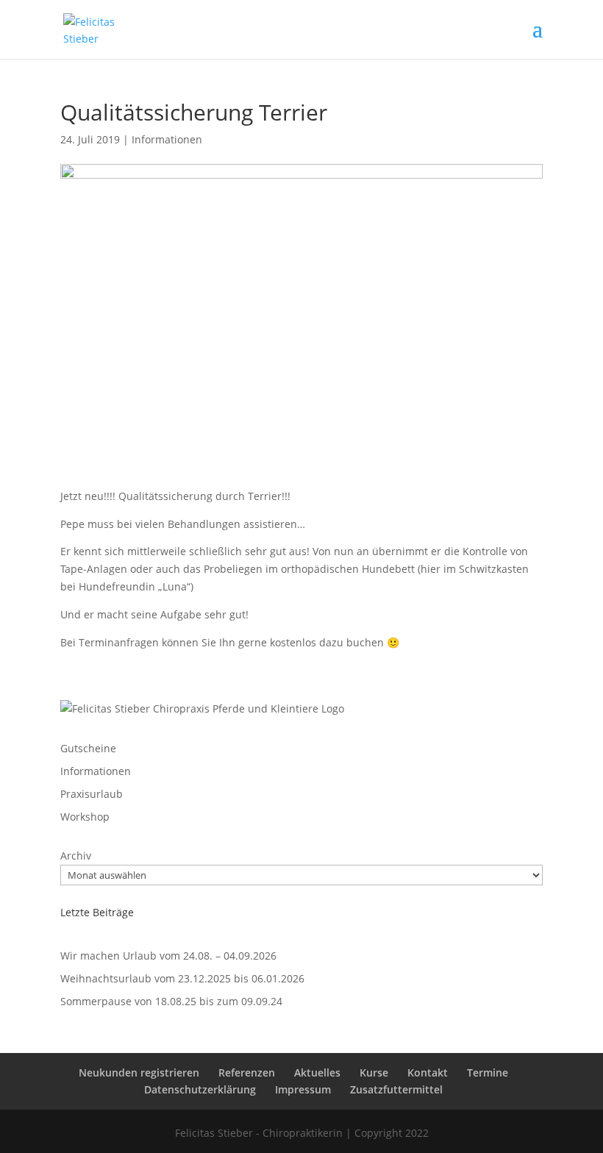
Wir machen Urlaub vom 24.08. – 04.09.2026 (168, 956)
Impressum (303, 1089)
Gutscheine (88, 748)
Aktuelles (317, 1072)
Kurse (374, 1072)
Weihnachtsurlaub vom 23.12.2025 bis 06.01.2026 (182, 978)
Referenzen (246, 1072)
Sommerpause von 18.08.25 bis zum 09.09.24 (171, 1001)
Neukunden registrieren (139, 1072)
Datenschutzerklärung (200, 1089)
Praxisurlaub (91, 794)
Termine (487, 1072)
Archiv (75, 856)
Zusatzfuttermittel (396, 1089)
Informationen (167, 139)
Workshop (85, 817)
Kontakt (427, 1072)
